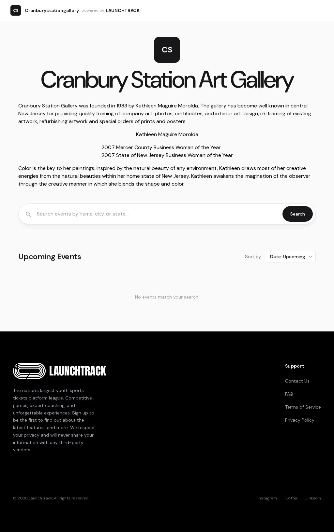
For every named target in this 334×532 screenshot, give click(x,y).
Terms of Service (303, 407)
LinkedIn (313, 498)
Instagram (267, 498)
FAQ (289, 394)
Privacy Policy (299, 420)
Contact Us (297, 381)
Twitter (291, 498)
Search (297, 214)
